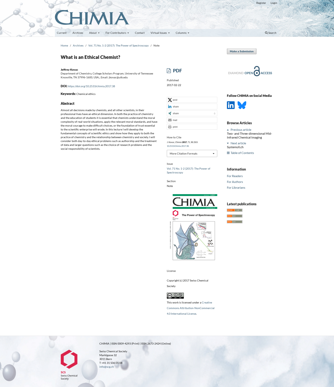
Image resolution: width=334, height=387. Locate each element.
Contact (140, 32)
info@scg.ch (106, 366)
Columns (181, 32)
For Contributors (116, 32)
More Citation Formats (183, 153)
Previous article (241, 129)
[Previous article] (228, 129)
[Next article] (228, 143)
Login (274, 2)
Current (61, 32)
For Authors (235, 181)
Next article (238, 143)
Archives (77, 32)
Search (272, 32)
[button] (192, 100)
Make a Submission (242, 51)
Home (64, 45)
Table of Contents (242, 153)
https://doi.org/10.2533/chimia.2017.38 (91, 86)
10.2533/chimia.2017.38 (178, 146)
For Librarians (236, 187)
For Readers (235, 175)
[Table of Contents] (228, 153)
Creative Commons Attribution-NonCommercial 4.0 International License (191, 308)
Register (261, 2)
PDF (177, 70)
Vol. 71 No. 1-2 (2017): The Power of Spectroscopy (118, 45)
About (93, 32)
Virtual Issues (159, 32)
